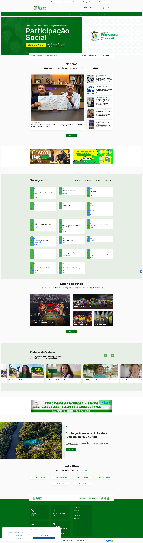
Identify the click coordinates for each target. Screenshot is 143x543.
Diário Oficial (92, 498)
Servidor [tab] (98, 180)
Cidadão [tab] (78, 180)
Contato (76, 518)
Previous (105, 355)
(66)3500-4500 (87, 8)
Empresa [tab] (88, 180)
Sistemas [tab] (108, 180)
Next (112, 355)
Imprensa (76, 512)
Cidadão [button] (59, 14)
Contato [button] (106, 14)
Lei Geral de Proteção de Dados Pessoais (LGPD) (17, 532)
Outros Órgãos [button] (83, 14)
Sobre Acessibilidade (104, 2)
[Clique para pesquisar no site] (76, 55)
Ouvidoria (82, 498)
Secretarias (77, 515)
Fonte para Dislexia (88, 2)
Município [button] (35, 14)
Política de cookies (19, 535)
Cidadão (76, 510)
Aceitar (44, 538)
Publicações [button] (94, 14)
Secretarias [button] (71, 14)
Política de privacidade (44, 535)
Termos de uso (19, 538)
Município (77, 507)
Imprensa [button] (47, 14)
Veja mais (71, 135)
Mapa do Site (71, 2)
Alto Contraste (55, 2)
